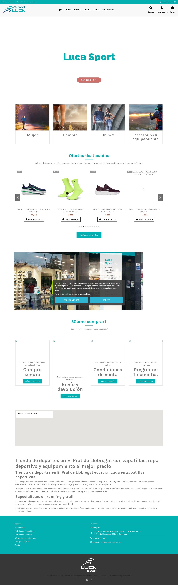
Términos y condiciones (25, 538)
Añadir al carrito (46, 219)
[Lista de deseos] (23, 174)
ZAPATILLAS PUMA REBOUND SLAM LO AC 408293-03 (118, 211)
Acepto (106, 300)
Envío (17, 545)
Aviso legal (20, 527)
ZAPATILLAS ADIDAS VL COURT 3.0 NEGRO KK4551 (155, 211)
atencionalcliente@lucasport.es (107, 542)
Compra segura (22, 541)
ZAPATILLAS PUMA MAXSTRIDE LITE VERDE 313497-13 (81, 211)
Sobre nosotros (7, 2)
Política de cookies (63, 294)
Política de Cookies (23, 534)
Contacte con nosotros (26, 2)
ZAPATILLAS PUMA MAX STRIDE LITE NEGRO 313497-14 (44, 211)
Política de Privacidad (24, 531)
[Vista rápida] (23, 179)
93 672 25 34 (99, 538)
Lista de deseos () (169, 2)
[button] (79, 226)
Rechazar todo (71, 300)
